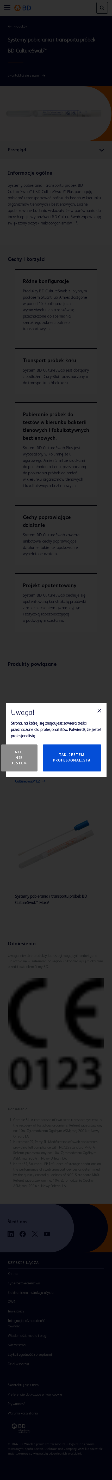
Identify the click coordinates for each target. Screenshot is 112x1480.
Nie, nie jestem (19, 757)
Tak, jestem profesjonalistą (72, 757)
